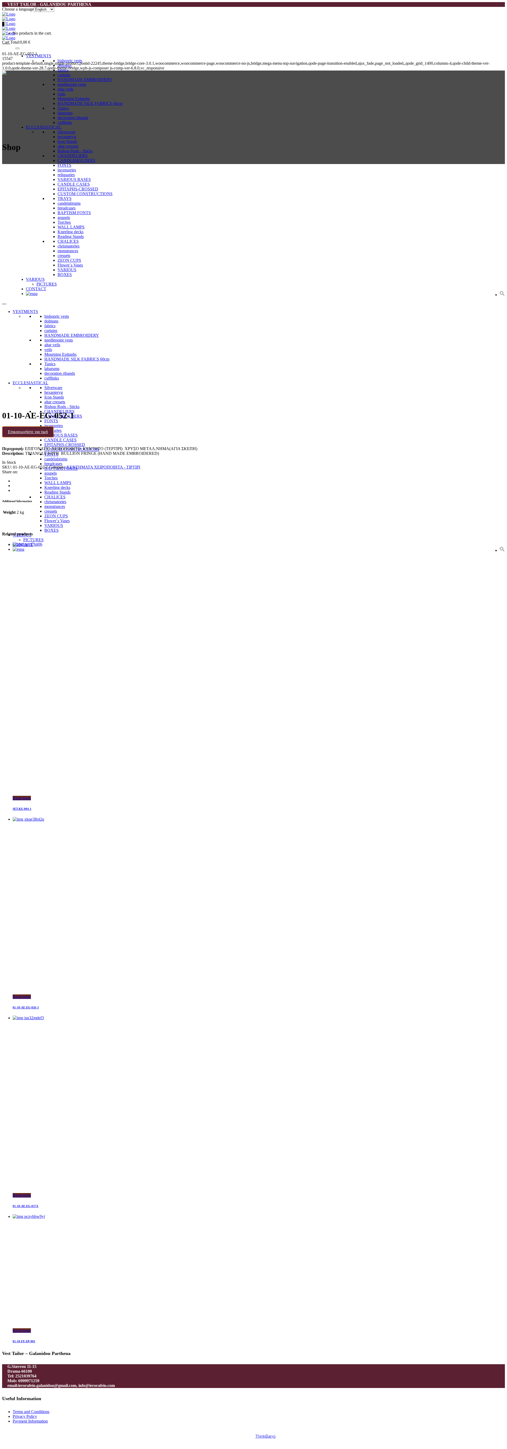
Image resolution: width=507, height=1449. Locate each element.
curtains (64, 75)
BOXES (51, 530)
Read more (22, 798)
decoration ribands (73, 117)
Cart (6, 42)
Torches (51, 478)
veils (61, 94)
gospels (50, 473)
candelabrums (55, 459)
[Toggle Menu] (17, 48)
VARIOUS (53, 525)
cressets (50, 511)
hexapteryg (67, 136)
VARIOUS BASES (61, 435)
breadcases (53, 463)
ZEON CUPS (56, 516)
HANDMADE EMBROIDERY (85, 79)
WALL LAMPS (57, 482)
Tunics (63, 108)
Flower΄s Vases (57, 520)
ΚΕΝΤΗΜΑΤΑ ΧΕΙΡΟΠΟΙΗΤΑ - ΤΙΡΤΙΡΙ (103, 467)
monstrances (54, 506)
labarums (65, 113)
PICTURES (33, 539)
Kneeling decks (57, 487)
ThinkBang (265, 1436)
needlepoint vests (72, 84)
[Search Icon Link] (502, 550)
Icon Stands (67, 141)
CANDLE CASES (60, 440)
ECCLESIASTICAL (44, 127)
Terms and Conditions (31, 1411)
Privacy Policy (25, 1416)
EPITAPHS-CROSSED (64, 444)
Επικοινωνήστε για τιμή (28, 431)
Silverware (67, 132)
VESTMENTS (38, 56)
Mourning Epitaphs (74, 98)
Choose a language (18, 9)
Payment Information (30, 1421)
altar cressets (68, 146)
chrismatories (55, 501)
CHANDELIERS (73, 155)
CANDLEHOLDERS (76, 160)
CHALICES (54, 497)
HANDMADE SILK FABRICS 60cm (90, 103)
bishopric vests (70, 60)
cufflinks (65, 122)
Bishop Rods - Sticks (75, 151)
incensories (53, 425)
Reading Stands (57, 492)
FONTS (64, 165)
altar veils (65, 89)
